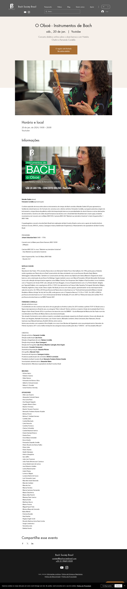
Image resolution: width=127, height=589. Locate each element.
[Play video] (63, 170)
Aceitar (118, 586)
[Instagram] (28, 12)
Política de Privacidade (69, 577)
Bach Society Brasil (27, 6)
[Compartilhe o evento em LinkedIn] (32, 543)
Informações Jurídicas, (54, 574)
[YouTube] (25, 12)
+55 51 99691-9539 (64, 561)
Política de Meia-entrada (52, 577)
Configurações (107, 586)
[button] (80, 6)
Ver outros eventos (63, 51)
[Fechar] (124, 585)
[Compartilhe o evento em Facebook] (23, 543)
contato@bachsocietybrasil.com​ (64, 558)
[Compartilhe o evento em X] (27, 543)
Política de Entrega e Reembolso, (72, 574)
